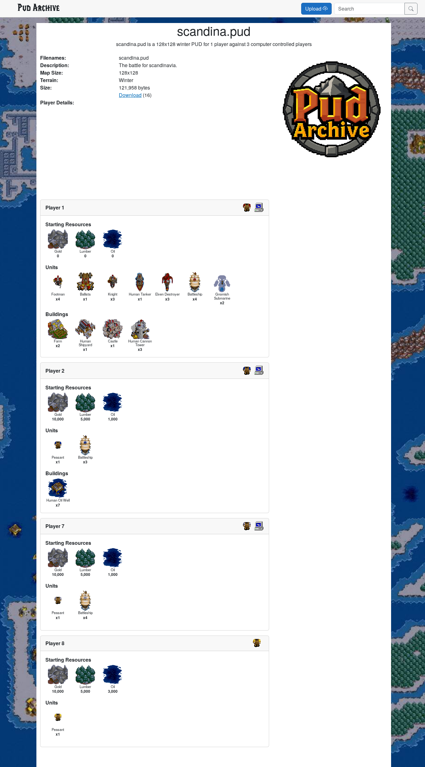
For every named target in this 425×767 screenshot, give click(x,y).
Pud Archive (38, 8)
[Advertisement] (154, 152)
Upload (314, 8)
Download (130, 95)
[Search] (411, 9)
